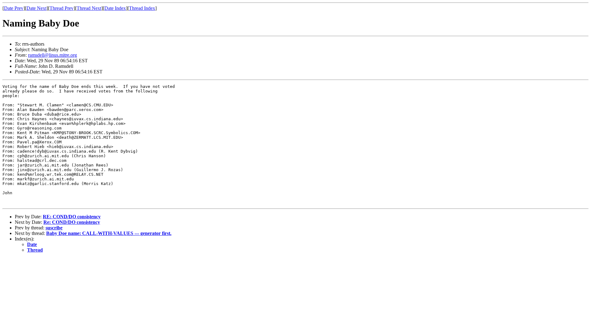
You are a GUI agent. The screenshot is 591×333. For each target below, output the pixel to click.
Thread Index (142, 8)
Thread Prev (62, 8)
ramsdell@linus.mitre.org (52, 55)
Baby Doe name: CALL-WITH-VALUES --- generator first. (108, 233)
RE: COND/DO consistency (72, 216)
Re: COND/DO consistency (71, 222)
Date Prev (13, 8)
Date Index (115, 8)
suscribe (54, 227)
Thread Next (89, 8)
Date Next (36, 8)
